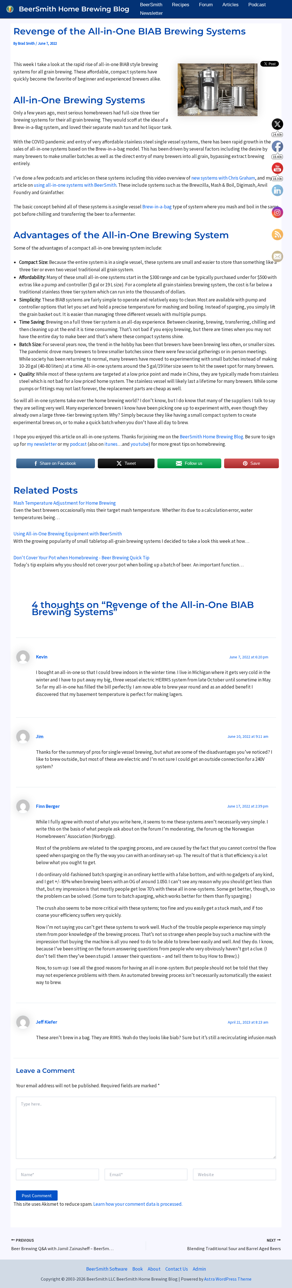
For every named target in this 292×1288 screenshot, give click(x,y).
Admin (199, 1269)
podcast (79, 444)
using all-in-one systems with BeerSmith (75, 185)
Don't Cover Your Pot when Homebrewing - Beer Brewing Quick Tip (81, 557)
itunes (110, 444)
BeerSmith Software (106, 1269)
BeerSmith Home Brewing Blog (74, 9)
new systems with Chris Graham (223, 178)
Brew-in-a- (153, 207)
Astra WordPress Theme (228, 1279)
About (154, 1269)
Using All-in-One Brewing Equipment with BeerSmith (67, 534)
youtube (140, 444)
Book (137, 1269)
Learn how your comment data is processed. (137, 1204)
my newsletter (42, 444)
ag (169, 207)
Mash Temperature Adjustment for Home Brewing (64, 503)
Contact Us (176, 1269)
